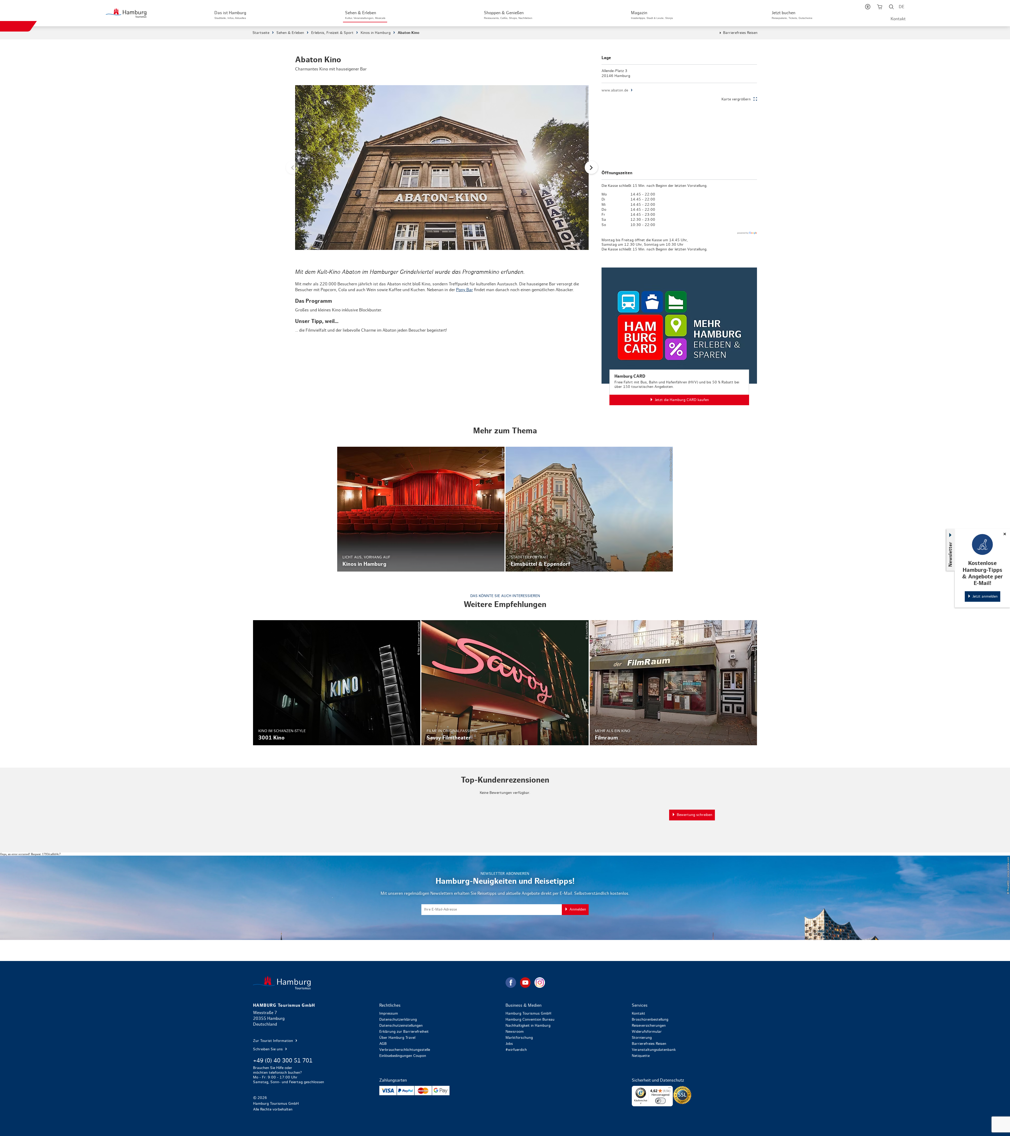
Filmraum (673, 682)
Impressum (388, 1013)
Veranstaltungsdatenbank (654, 1050)
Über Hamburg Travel (397, 1038)
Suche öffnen (891, 8)
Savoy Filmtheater (505, 682)
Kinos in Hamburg (376, 33)
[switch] (660, 1101)
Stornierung (642, 1038)
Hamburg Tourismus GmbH (528, 1013)
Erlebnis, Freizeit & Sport (332, 33)
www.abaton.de (615, 90)
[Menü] (669, 1089)
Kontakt (898, 19)
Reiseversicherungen (649, 1025)
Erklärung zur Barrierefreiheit (404, 1032)
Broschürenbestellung (650, 1019)
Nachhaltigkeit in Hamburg (528, 1025)
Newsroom (515, 1032)
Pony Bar (464, 290)
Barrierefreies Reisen (740, 33)
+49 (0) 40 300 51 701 (282, 1060)
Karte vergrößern (736, 99)
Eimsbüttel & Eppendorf (589, 509)
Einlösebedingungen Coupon (402, 1056)
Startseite (260, 33)
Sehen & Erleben (290, 33)
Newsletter (950, 554)
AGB (383, 1044)
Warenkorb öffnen (880, 8)
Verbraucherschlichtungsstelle (404, 1050)
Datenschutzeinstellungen (401, 1025)
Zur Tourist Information (273, 1041)
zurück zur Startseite (378, 982)
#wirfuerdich (516, 1050)
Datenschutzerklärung (398, 1019)
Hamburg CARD (679, 336)
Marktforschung (519, 1038)
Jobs (509, 1044)
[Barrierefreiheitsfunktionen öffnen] (868, 8)
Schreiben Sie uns (268, 1049)
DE (901, 7)
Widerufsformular (647, 1032)
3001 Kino (336, 682)
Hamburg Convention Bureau (530, 1019)
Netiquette (641, 1056)
